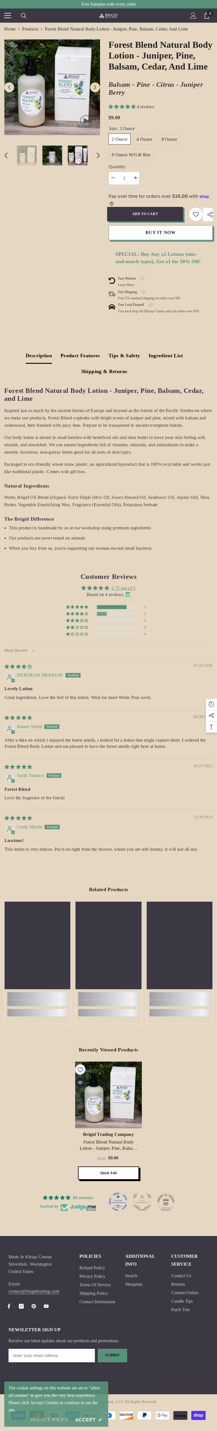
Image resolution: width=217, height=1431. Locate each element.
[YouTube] (46, 1306)
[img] (18, 666)
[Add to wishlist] (80, 1069)
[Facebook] (9, 1306)
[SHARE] (208, 214)
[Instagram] (21, 1306)
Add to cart (147, 214)
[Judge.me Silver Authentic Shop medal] (142, 1202)
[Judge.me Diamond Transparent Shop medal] (118, 1202)
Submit (112, 1355)
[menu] (7, 15)
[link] (196, 214)
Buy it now (161, 232)
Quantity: (117, 166)
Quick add (108, 1173)
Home (10, 29)
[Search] (23, 15)
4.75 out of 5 (123, 588)
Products (30, 29)
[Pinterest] (34, 1306)
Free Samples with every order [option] (108, 4)
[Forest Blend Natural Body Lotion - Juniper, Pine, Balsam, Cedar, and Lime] (108, 1095)
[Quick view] (80, 1082)
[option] (52, 87)
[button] (9, 87)
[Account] (193, 15)
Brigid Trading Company (108, 1134)
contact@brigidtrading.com (33, 1291)
